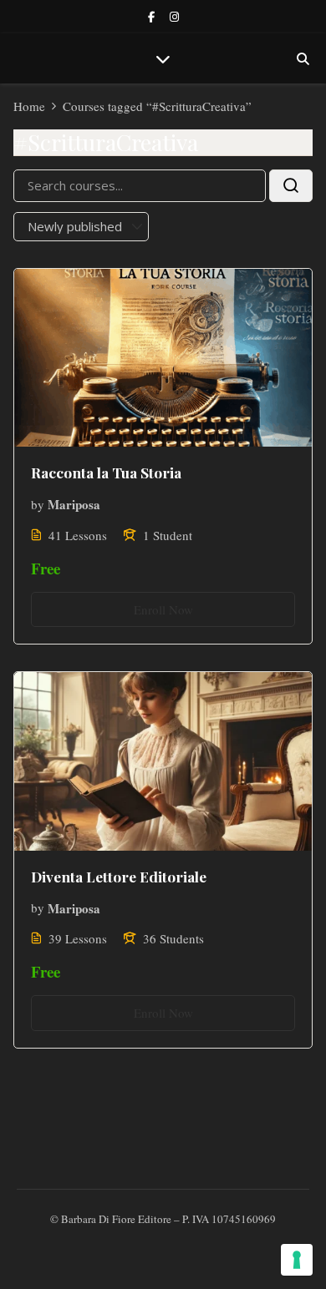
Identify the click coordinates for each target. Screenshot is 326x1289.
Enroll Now (163, 609)
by (37, 504)
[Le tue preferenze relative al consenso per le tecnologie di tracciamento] (297, 1260)
